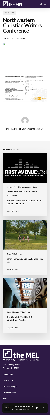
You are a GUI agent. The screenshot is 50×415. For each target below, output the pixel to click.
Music (28, 191)
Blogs (35, 187)
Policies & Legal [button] (10, 386)
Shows (34, 191)
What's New (9, 13)
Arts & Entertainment (22, 187)
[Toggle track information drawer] (43, 408)
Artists (9, 187)
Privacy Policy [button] (9, 392)
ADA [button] (5, 398)
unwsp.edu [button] (8, 374)
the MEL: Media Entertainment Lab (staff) (25, 128)
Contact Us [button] (8, 380)
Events (22, 191)
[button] (45, 4)
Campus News (12, 191)
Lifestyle (15, 312)
